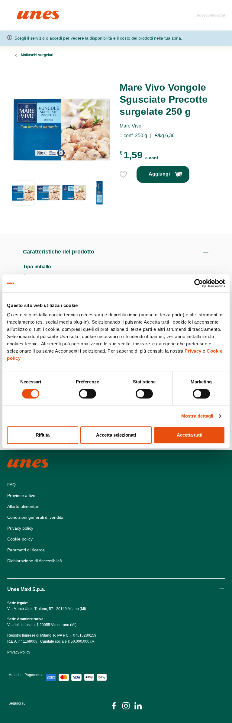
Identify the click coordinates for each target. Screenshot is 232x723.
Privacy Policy (18, 652)
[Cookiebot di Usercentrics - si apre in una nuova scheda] (198, 283)
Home (23, 13)
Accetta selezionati (116, 434)
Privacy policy (20, 528)
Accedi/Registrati (211, 15)
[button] (23, 199)
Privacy (193, 350)
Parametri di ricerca (26, 549)
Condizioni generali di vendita (35, 517)
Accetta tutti (189, 434)
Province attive (21, 495)
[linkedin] (138, 705)
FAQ (11, 484)
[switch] (87, 394)
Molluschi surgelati (37, 55)
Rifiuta (43, 434)
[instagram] (126, 705)
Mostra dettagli (197, 415)
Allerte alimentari (23, 506)
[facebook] (114, 705)
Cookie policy (20, 539)
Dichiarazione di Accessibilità (34, 560)
